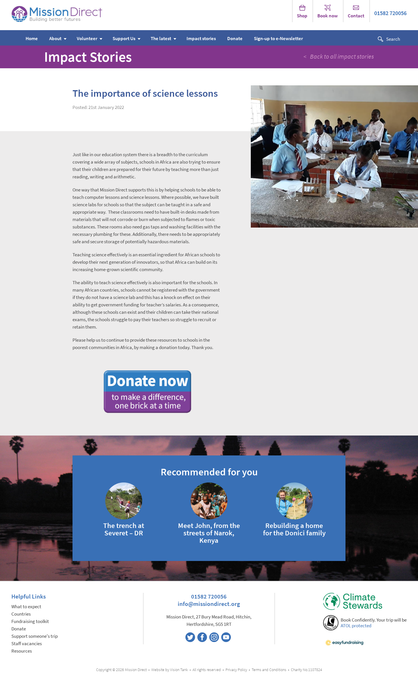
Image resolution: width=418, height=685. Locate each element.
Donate (235, 38)
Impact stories (201, 38)
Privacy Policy (236, 669)
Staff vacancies (26, 643)
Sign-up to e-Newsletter (278, 38)
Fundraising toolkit (30, 621)
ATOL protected (356, 625)
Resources (21, 651)
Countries (21, 614)
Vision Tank (179, 669)
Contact (356, 16)
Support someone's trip (34, 636)
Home (32, 38)
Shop (302, 16)
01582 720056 (390, 13)
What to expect (26, 606)
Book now (327, 16)
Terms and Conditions (269, 669)
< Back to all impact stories (338, 56)
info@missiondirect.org (209, 604)
